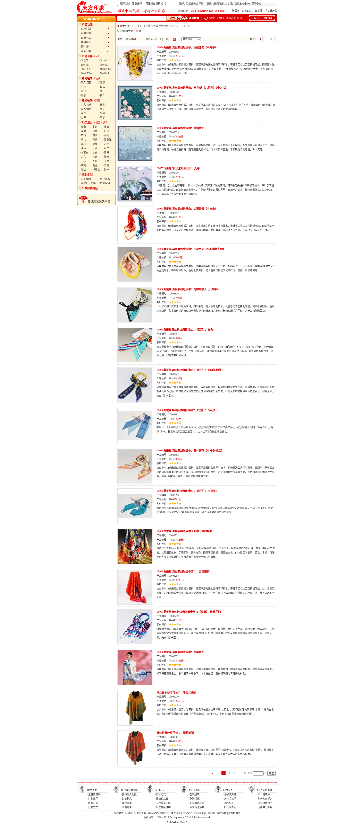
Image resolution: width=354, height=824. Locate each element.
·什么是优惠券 (264, 803)
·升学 (83, 95)
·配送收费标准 (196, 803)
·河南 (95, 139)
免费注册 (219, 3)
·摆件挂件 (94, 46)
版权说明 (222, 813)
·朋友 (102, 109)
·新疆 (95, 165)
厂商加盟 (210, 813)
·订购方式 (92, 807)
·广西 (83, 135)
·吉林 (106, 144)
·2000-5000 (86, 73)
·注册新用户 (93, 794)
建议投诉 (176, 813)
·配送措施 (194, 798)
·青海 (106, 152)
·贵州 (95, 135)
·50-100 (103, 60)
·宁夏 (95, 152)
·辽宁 (106, 148)
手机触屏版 (271, 10)
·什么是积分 (263, 794)
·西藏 (83, 165)
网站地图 (118, 813)
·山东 (83, 157)
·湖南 (95, 144)
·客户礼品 (104, 179)
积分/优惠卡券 (264, 790)
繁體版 (235, 10)
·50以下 (84, 60)
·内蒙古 (84, 152)
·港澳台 (96, 169)
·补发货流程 (229, 807)
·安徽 (83, 126)
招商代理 (199, 813)
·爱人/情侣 (85, 109)
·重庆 (106, 126)
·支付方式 (160, 794)
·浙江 (83, 169)
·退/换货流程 (230, 798)
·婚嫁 (102, 82)
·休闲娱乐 (94, 42)
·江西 (95, 148)
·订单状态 (126, 798)
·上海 (83, 161)
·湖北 (83, 144)
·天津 (106, 161)
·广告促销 (104, 183)
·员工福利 (85, 179)
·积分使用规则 (264, 798)
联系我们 (164, 813)
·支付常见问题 (163, 803)
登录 (209, 3)
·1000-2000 (105, 69)
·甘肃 (95, 131)
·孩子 (102, 104)
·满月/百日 (85, 82)
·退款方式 (228, 803)
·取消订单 (126, 807)
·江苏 (83, 148)
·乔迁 (102, 91)
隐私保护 (153, 813)
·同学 (102, 117)
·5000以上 (104, 73)
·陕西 (106, 157)
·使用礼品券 (161, 798)
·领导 (102, 113)
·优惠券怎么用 (264, 807)
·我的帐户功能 (129, 794)
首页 (229, 3)
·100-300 (84, 64)
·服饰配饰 (94, 33)
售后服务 (228, 790)
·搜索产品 (92, 803)
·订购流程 (92, 798)
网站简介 (130, 813)
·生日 (83, 87)
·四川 (95, 161)
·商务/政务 (93, 51)
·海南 (106, 135)
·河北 (83, 139)
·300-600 (103, 64)
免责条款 (141, 813)
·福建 (83, 131)
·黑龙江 (107, 139)
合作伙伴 (187, 813)
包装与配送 (195, 790)
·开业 (83, 91)
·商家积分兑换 (88, 183)
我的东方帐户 (241, 3)
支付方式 (160, 790)
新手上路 (92, 790)
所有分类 (125, 26)
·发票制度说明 (163, 807)
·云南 (106, 165)
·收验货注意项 (196, 807)
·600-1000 (85, 69)
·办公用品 (94, 37)
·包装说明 (194, 794)
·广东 (106, 131)
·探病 (102, 87)
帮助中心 (256, 3)
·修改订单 (126, 803)
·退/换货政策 (230, 794)
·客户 (83, 113)
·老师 (83, 117)
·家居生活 (94, 28)
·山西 (95, 157)
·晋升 (102, 95)
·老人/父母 (85, 104)
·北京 (95, 126)
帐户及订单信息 (129, 790)
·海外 (106, 169)
